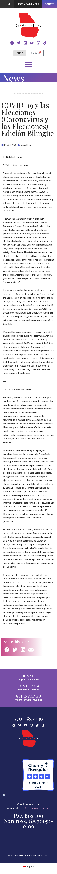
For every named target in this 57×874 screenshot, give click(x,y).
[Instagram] (38, 43)
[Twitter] (18, 43)
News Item (26, 145)
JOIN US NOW (28, 686)
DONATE (28, 675)
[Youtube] (32, 43)
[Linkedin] (25, 43)
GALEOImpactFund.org (36, 808)
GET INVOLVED (28, 696)
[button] (9, 4)
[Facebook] (12, 43)
